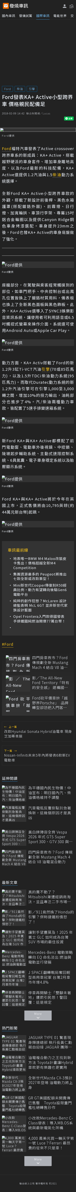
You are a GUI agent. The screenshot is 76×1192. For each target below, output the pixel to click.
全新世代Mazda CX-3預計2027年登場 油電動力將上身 (50, 1082)
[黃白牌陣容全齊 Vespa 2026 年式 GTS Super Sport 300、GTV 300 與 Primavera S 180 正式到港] (14, 838)
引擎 (32, 89)
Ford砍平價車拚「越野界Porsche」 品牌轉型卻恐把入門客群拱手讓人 (50, 703)
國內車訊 (8, 15)
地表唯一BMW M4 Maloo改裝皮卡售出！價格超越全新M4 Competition (39, 563)
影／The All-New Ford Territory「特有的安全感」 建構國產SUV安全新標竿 (50, 683)
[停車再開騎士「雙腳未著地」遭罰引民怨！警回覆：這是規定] (14, 998)
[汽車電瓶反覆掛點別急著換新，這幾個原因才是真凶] (14, 814)
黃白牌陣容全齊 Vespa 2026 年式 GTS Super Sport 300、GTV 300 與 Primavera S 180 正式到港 (49, 837)
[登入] (64, 6)
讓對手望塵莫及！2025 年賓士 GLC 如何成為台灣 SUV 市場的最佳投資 (50, 937)
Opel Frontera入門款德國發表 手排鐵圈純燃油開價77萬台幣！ (39, 618)
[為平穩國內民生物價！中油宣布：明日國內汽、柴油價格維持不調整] (14, 793)
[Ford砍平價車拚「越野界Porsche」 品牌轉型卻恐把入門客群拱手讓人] (18, 704)
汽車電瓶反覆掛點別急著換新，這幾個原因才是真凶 (49, 813)
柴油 (20, 89)
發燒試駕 (25, 15)
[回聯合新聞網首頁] (6, 6)
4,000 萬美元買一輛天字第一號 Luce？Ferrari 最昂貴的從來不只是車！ (51, 1143)
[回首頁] (19, 6)
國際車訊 (42, 15)
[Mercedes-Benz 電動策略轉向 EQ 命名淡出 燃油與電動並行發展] (14, 958)
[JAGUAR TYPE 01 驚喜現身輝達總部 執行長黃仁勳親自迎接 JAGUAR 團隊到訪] (14, 1043)
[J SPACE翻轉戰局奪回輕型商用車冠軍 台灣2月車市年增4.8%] (14, 978)
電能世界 (60, 15)
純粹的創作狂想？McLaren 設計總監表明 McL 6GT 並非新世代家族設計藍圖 (40, 605)
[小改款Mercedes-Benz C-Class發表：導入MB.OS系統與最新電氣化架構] (14, 1124)
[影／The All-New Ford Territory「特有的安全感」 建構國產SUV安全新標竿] (18, 684)
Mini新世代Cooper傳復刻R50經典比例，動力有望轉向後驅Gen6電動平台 (40, 590)
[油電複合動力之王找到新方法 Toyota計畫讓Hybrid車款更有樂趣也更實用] (14, 1063)
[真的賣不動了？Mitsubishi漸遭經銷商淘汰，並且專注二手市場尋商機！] (14, 898)
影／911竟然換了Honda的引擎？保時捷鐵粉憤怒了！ (51, 917)
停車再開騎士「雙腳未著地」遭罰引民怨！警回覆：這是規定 (49, 997)
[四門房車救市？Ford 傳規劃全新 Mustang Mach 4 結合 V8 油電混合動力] (18, 663)
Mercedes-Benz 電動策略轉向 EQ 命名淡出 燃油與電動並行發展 (50, 957)
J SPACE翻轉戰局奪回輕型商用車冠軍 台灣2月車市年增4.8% (49, 977)
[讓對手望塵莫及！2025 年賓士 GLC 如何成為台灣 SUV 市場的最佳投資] (14, 938)
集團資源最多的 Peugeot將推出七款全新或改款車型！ (40, 576)
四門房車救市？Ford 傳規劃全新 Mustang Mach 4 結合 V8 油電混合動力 (50, 662)
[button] (71, 6)
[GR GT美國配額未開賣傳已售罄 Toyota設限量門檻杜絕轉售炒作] (14, 1104)
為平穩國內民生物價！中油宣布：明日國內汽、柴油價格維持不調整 (49, 792)
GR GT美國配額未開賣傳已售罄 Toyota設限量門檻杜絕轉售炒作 (50, 1103)
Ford (7, 89)
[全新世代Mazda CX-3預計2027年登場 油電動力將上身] (14, 1083)
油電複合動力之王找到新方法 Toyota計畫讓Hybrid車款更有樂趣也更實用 (50, 1062)
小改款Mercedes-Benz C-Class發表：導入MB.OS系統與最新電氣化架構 (50, 1123)
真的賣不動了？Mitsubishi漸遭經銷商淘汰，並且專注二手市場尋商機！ (49, 897)
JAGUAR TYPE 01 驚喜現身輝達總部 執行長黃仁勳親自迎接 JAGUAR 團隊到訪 (50, 1042)
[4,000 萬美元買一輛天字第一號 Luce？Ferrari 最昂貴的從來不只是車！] (14, 1144)
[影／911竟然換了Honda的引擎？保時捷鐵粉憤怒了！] (14, 918)
